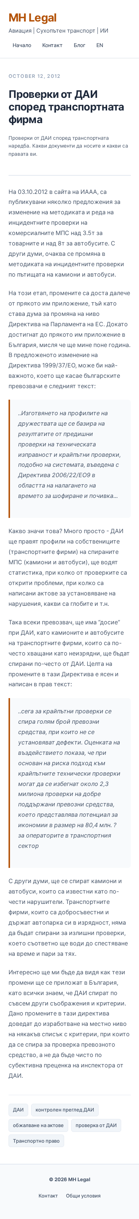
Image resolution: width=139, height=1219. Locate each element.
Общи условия (83, 1196)
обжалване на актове (38, 1125)
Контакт (52, 45)
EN (99, 45)
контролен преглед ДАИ (65, 1110)
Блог (79, 45)
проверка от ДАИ (96, 1125)
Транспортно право (36, 1141)
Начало (22, 45)
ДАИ (18, 1110)
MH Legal (33, 17)
